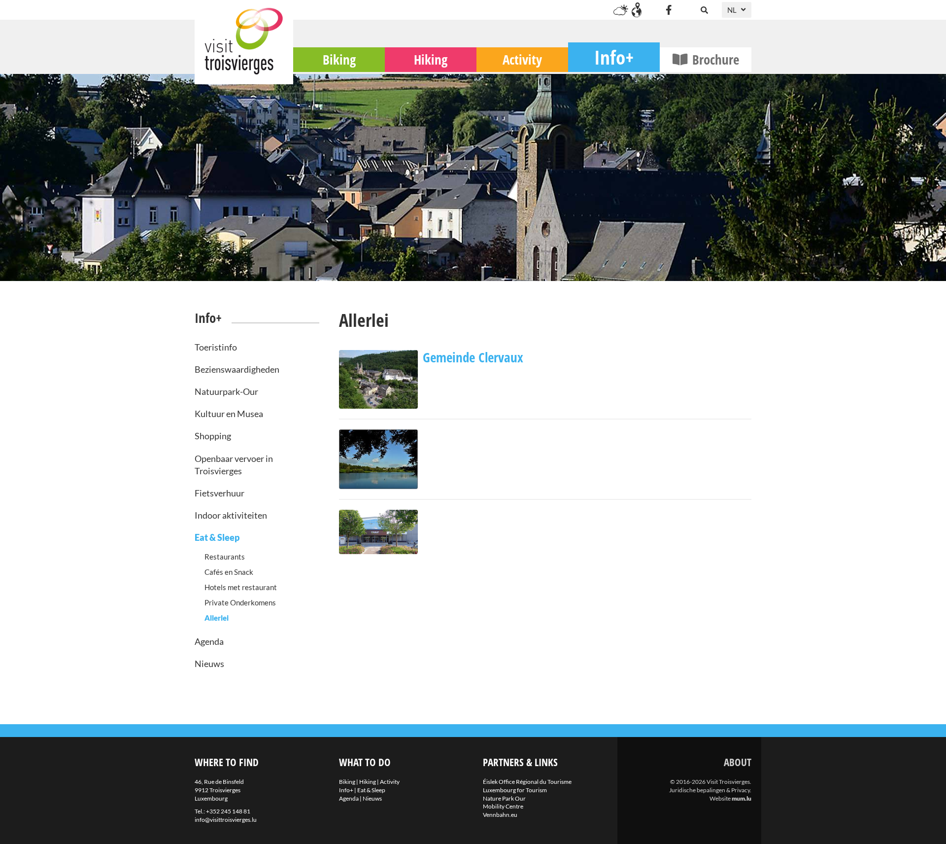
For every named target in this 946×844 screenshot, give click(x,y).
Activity (522, 59)
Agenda (209, 641)
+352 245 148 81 (228, 811)
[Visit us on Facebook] (668, 10)
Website (720, 798)
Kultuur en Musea (229, 413)
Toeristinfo (216, 347)
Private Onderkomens (240, 602)
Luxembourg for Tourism (515, 790)
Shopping (213, 435)
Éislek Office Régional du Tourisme (527, 781)
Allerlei (216, 617)
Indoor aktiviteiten (231, 515)
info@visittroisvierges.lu (226, 819)
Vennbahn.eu (500, 814)
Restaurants (224, 556)
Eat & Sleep (217, 537)
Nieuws (209, 663)
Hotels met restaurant (240, 587)
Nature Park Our (504, 798)
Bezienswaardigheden (237, 369)
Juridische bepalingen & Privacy (709, 790)
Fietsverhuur (219, 493)
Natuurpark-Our (226, 391)
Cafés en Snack (228, 571)
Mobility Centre (503, 806)
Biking (339, 59)
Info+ (614, 57)
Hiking (430, 59)
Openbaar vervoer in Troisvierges (234, 464)
